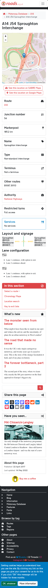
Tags (9, 526)
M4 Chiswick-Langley (18, 422)
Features (11, 507)
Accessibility (13, 545)
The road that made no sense (20, 341)
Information (12, 501)
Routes (10, 523)
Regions (10, 529)
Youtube (31, 560)
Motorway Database (17, 13)
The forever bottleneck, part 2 (24, 364)
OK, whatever (9, 583)
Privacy (10, 548)
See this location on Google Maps (25, 92)
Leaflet (20, 82)
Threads (34, 557)
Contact (10, 551)
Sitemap (11, 542)
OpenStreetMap (31, 82)
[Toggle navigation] (42, 3)
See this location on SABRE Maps (25, 87)
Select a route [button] (11, 291)
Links (9, 513)
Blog (9, 498)
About (9, 539)
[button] (24, 55)
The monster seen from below (20, 322)
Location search (11, 301)
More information (28, 583)
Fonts (9, 510)
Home (9, 494)
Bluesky (22, 557)
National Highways (13, 198)
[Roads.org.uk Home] (12, 3)
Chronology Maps (12, 296)
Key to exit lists (11, 306)
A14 (32, 13)
